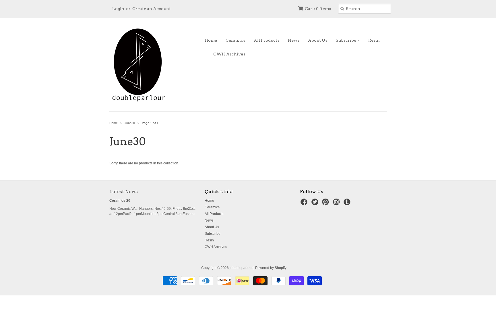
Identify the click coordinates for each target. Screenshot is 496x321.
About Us (317, 40)
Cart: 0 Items (318, 8)
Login (118, 8)
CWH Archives (229, 54)
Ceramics (235, 40)
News (293, 40)
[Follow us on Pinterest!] (326, 204)
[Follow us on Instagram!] (337, 204)
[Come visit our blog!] (348, 204)
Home (211, 40)
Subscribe (346, 40)
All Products (266, 40)
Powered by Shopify (270, 268)
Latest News (123, 191)
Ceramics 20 (119, 201)
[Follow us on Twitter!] (315, 204)
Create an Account (151, 8)
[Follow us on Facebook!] (305, 204)
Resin (374, 40)
